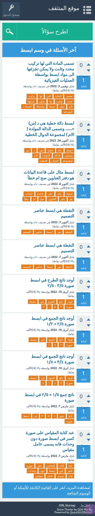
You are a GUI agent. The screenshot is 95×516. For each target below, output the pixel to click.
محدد (69, 101)
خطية (50, 150)
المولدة (46, 155)
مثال (59, 193)
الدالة (57, 155)
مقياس (39, 476)
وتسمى (68, 155)
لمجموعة (67, 160)
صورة (69, 306)
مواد (62, 106)
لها (40, 96)
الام (36, 155)
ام (34, 199)
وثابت (59, 101)
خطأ (26, 199)
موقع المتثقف (63, 8)
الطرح (51, 301)
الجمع (52, 339)
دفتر (63, 199)
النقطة (68, 232)
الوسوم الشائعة (78, 493)
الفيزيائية (67, 111)
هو (71, 199)
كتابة (61, 465)
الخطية (43, 160)
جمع (62, 416)
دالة (60, 150)
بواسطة (40, 106)
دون (42, 470)
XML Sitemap (67, 505)
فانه (70, 476)
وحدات (32, 470)
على (50, 193)
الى (70, 106)
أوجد (70, 301)
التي (49, 96)
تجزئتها (31, 101)
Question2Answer (81, 512)
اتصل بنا (85, 505)
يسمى (60, 476)
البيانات (29, 193)
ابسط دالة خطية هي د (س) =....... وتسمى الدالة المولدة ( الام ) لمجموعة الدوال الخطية (49, 129)
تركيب (31, 96)
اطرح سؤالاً (55, 31)
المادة (58, 96)
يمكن (42, 101)
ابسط (52, 106)
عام (35, 86)
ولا (50, 101)
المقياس (50, 465)
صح (42, 199)
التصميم (27, 232)
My (72, 90)
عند (70, 465)
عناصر (39, 232)
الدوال (55, 160)
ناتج (61, 301)
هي (41, 150)
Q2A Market (85, 509)
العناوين (52, 199)
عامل (50, 476)
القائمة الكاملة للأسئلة (34, 487)
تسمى (69, 96)
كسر (70, 470)
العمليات (27, 106)
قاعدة (40, 193)
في (42, 301)
